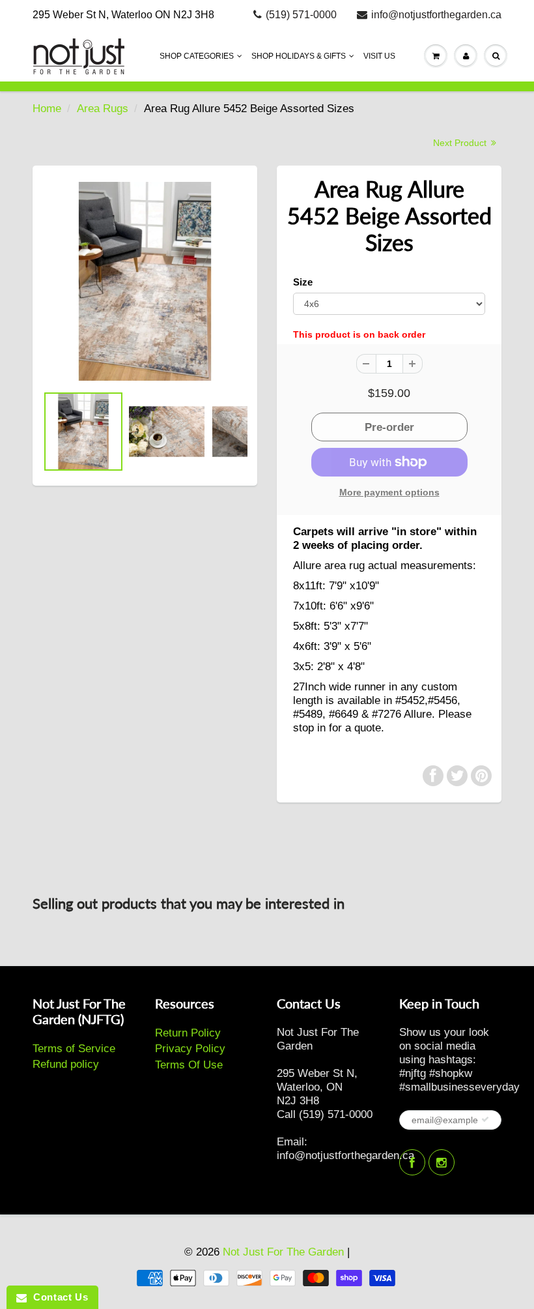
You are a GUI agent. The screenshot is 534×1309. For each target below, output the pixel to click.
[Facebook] (412, 1162)
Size (303, 281)
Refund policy (66, 1064)
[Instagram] (442, 1162)
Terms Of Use (189, 1065)
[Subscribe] (485, 1119)
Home (47, 108)
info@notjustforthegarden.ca (436, 14)
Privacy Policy (190, 1048)
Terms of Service (74, 1048)
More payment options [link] (389, 492)
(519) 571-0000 (301, 14)
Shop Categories (197, 56)
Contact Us (57, 1296)
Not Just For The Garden (283, 1252)
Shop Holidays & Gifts (298, 56)
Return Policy (188, 1033)
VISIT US (379, 56)
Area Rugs (102, 108)
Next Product (461, 143)
